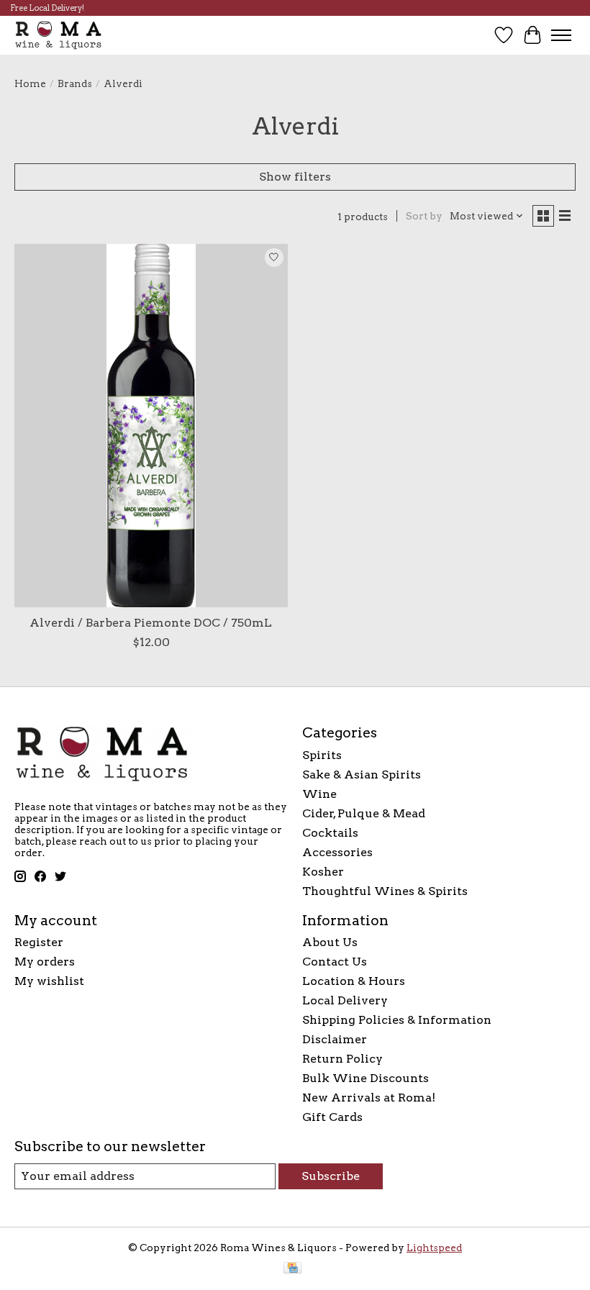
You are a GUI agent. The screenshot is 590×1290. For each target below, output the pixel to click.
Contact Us (334, 961)
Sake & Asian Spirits (361, 774)
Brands (75, 83)
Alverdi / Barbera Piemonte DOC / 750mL (151, 623)
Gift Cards (332, 1117)
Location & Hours (353, 981)
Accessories (337, 852)
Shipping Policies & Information (396, 1020)
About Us (330, 942)
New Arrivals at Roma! (368, 1097)
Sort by (424, 216)
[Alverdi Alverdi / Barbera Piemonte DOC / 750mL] (151, 425)
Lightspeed (434, 1247)
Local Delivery (345, 1000)
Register (38, 942)
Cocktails (330, 833)
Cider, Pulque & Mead (363, 813)
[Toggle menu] (561, 35)
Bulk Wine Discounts (365, 1078)
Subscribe (330, 1176)
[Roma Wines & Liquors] (58, 35)
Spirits (322, 755)
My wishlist (49, 981)
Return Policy (342, 1059)
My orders (44, 961)
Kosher (323, 871)
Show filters (295, 176)
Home (30, 83)
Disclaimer (334, 1039)
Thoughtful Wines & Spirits (385, 891)
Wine (319, 794)
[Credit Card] (292, 1269)
